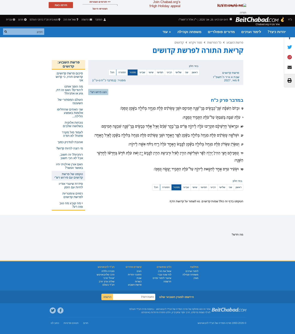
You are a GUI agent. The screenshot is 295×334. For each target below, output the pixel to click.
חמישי (160, 72)
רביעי (169, 72)
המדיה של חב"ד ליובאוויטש (211, 323)
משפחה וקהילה (189, 32)
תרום (20, 19)
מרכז (228, 323)
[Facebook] (60, 310)
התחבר (99, 19)
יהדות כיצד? (277, 32)
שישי (151, 72)
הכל (112, 72)
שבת (139, 278)
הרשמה (167, 281)
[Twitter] (53, 310)
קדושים (179, 42)
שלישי (178, 72)
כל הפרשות (214, 42)
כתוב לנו (55, 323)
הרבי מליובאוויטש (106, 274)
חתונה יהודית (135, 274)
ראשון (195, 72)
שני (186, 72)
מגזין (196, 278)
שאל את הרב (69, 19)
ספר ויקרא (195, 42)
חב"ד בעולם (108, 284)
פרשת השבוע (234, 42)
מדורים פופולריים (221, 32)
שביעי (142, 72)
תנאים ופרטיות (71, 323)
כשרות (138, 281)
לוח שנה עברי (164, 274)
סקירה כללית (108, 271)
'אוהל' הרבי (109, 278)
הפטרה (122, 72)
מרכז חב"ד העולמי (138, 309)
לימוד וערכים (251, 32)
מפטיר (132, 72)
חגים (139, 271)
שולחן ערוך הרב (107, 281)
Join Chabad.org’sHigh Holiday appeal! (164, 4)
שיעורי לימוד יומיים (162, 278)
